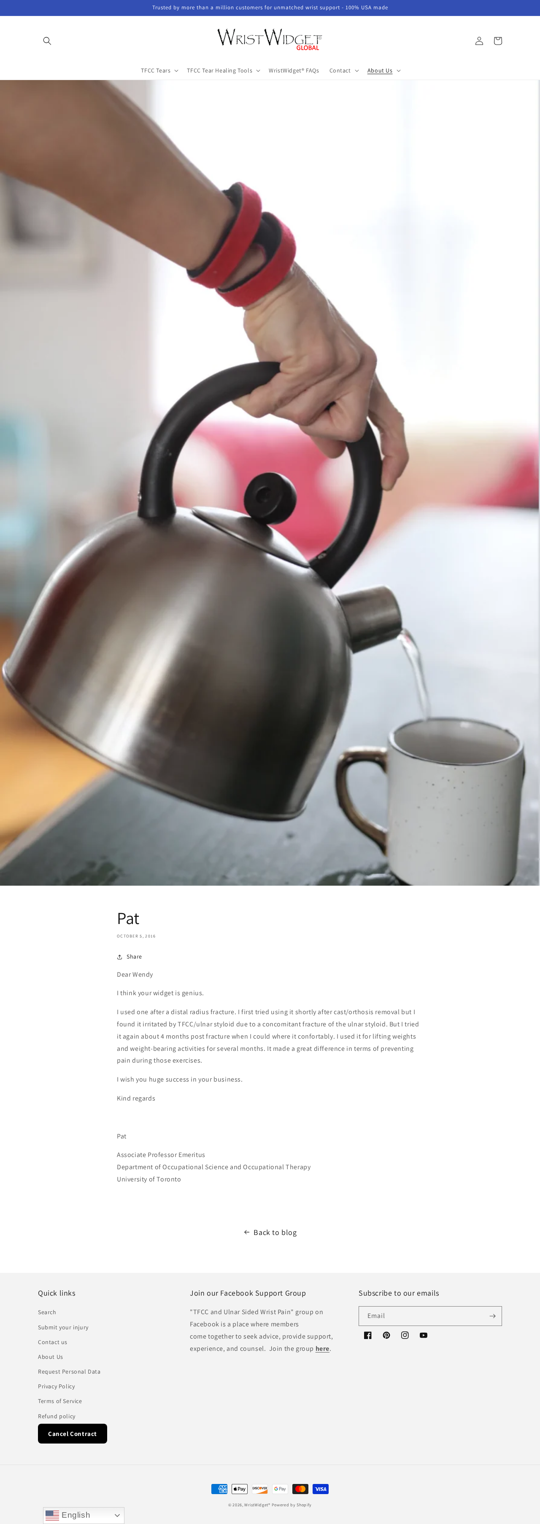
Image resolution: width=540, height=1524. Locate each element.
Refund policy (57, 1416)
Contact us (53, 1342)
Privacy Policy (56, 1386)
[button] (47, 41)
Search (47, 1312)
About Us (50, 1357)
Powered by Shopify (292, 1505)
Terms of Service (60, 1401)
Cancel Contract (72, 1434)
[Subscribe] (492, 1316)
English (74, 1515)
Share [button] (134, 956)
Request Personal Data (69, 1371)
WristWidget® (257, 1505)
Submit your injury (63, 1327)
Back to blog (275, 1232)
